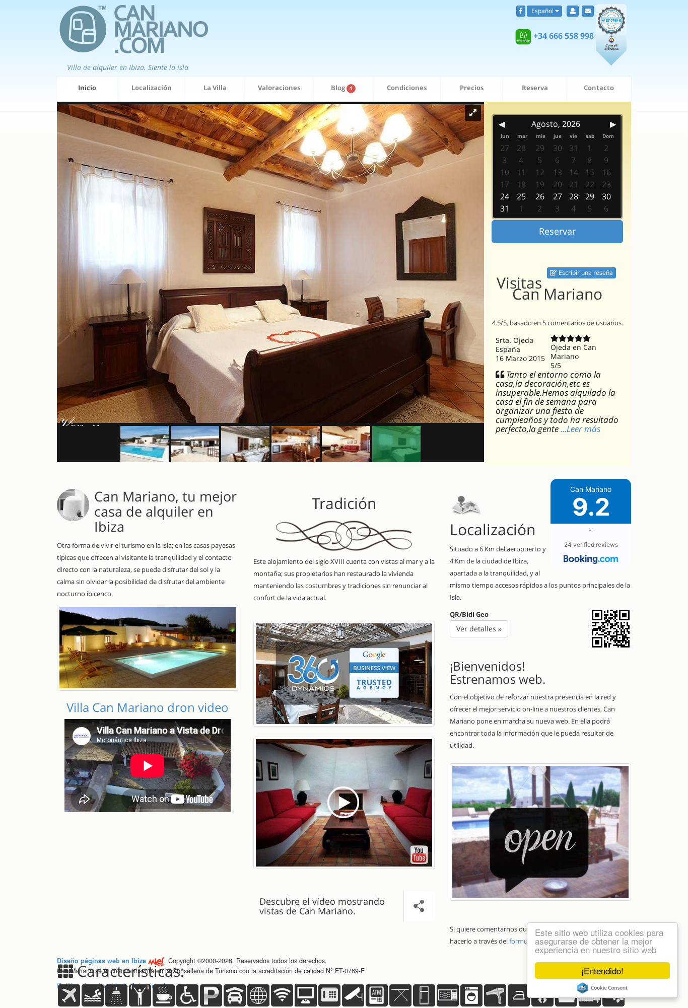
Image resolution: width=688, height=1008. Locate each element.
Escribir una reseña (585, 272)
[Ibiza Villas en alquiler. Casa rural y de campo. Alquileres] (132, 25)
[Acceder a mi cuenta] (573, 11)
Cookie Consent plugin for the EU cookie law (602, 987)
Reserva (535, 87)
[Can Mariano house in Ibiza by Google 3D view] (344, 674)
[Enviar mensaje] (588, 11)
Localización (151, 87)
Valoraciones (279, 87)
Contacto (599, 87)
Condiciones (407, 87)
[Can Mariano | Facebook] (520, 11)
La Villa (215, 87)
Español (542, 11)
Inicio (87, 87)
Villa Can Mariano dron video (147, 707)
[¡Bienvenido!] (540, 832)
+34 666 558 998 (563, 35)
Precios (472, 87)
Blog (342, 87)
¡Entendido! (602, 970)
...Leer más (580, 429)
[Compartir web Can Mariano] (344, 803)
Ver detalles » (479, 628)
